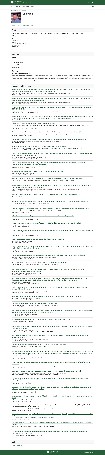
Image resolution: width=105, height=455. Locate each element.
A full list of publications (17, 445)
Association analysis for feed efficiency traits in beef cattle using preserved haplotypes (40, 262)
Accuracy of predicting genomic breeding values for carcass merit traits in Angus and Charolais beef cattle (46, 194)
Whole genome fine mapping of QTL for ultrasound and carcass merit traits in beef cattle (41, 319)
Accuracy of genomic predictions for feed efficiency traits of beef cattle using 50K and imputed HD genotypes (47, 178)
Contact (13, 25)
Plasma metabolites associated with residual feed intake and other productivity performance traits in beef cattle (48, 255)
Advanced (18, 6)
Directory (27, 2)
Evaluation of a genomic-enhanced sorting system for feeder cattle (33, 123)
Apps (13, 10)
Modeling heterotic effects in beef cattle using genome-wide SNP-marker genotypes (39, 146)
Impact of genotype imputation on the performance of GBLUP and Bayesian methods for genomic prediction (47, 223)
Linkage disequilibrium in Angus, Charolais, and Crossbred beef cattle (34, 303)
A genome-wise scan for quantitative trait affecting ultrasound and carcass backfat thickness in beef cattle (46, 371)
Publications (26, 25)
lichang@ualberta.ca (16, 36)
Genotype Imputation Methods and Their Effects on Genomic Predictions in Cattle (38, 171)
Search (12, 6)
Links (32, 25)
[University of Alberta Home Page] (16, 2)
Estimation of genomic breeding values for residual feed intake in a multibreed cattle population (43, 216)
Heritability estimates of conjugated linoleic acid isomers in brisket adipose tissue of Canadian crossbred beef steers (50, 201)
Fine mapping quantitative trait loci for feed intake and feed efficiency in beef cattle (39, 344)
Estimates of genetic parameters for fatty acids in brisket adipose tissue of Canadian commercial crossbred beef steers (50, 209)
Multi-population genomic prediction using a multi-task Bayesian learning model (38, 239)
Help (32, 6)
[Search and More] (92, 2)
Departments (26, 6)
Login (93, 6)
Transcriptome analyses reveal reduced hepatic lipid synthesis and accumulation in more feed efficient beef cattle (49, 139)
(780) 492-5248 (15, 40)
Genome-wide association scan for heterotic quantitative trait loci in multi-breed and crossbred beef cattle (46, 132)
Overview (19, 25)
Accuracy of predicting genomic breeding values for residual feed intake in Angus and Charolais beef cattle (47, 296)
